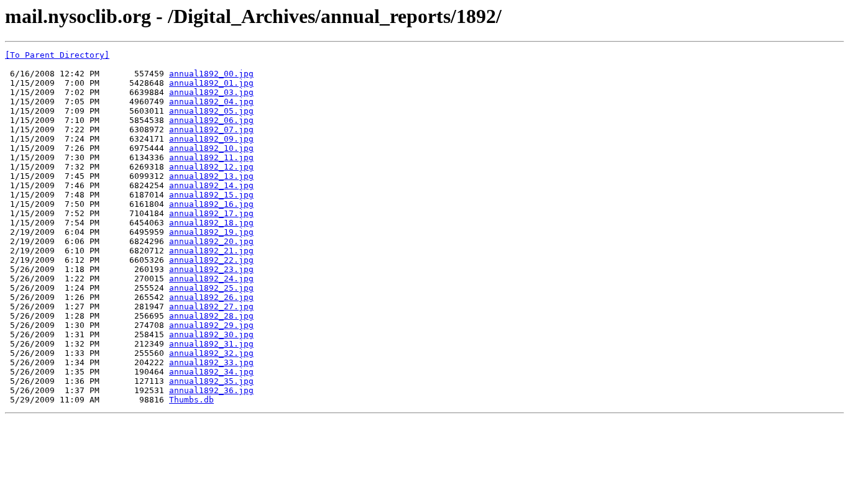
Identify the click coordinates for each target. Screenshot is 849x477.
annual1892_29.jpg (211, 325)
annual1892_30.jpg (211, 334)
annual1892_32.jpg (211, 353)
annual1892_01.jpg (211, 83)
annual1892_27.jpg (211, 306)
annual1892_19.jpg (211, 232)
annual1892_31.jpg (211, 343)
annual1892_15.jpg (211, 194)
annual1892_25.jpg (211, 288)
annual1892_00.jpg (211, 73)
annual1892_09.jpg (211, 138)
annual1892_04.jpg (211, 101)
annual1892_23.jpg (211, 269)
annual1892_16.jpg (211, 204)
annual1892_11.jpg (211, 157)
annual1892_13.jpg (211, 176)
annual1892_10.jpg (211, 148)
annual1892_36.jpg (211, 390)
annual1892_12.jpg (211, 166)
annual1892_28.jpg (211, 315)
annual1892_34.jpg (211, 371)
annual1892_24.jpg (211, 278)
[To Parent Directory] (57, 55)
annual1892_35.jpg (211, 381)
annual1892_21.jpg (211, 250)
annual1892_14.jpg (211, 185)
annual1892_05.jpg (211, 111)
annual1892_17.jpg (211, 213)
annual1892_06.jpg (211, 120)
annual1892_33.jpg (211, 362)
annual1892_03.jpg (211, 92)
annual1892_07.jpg (211, 129)
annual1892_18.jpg (211, 222)
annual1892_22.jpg (211, 260)
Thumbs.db (191, 399)
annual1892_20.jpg (211, 241)
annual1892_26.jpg (211, 297)
